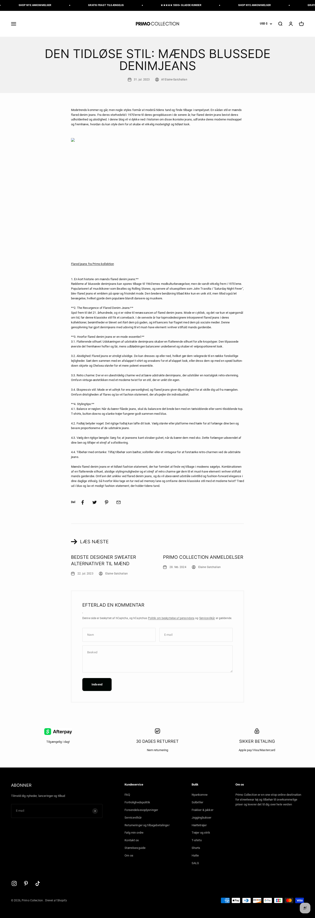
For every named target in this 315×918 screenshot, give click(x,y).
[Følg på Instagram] (14, 883)
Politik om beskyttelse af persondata (171, 618)
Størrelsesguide (135, 848)
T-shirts (197, 840)
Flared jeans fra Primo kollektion (92, 264)
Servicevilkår (207, 618)
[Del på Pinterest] (106, 502)
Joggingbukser (201, 817)
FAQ (127, 794)
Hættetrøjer (199, 825)
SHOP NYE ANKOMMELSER (30, 5)
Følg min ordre (134, 832)
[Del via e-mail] (118, 502)
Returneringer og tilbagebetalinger (147, 825)
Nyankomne (200, 794)
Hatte (195, 855)
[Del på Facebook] (82, 502)
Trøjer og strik (201, 832)
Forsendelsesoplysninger (141, 810)
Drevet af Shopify (56, 900)
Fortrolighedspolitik (137, 802)
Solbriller (197, 802)
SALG (195, 863)
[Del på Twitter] (94, 502)
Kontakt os (132, 840)
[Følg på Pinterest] (26, 883)
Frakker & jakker (202, 810)
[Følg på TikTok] (38, 883)
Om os (129, 855)
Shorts (196, 848)
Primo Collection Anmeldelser (203, 557)
